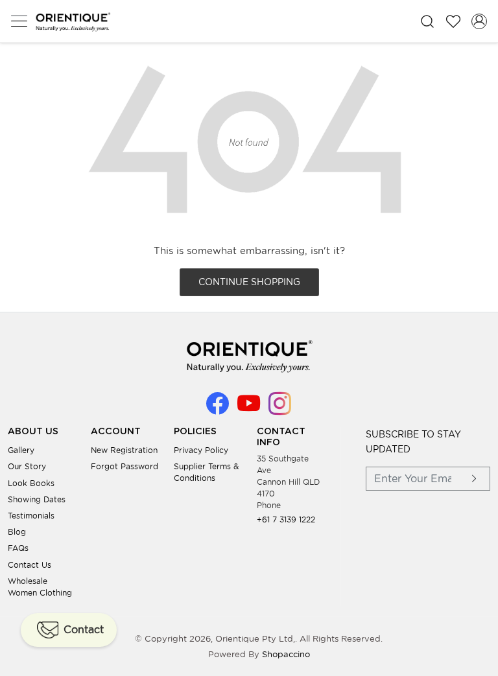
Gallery (21, 450)
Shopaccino (286, 654)
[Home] (73, 21)
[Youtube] (249, 409)
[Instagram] (280, 409)
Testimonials (31, 515)
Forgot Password (124, 466)
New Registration (124, 450)
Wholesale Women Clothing (40, 587)
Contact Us (29, 565)
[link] (427, 21)
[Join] (474, 479)
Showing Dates (36, 499)
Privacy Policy (201, 450)
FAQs (18, 548)
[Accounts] (479, 21)
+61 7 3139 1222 (286, 519)
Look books (31, 483)
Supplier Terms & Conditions (206, 472)
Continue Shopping (249, 282)
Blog (17, 532)
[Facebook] (217, 409)
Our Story (27, 466)
